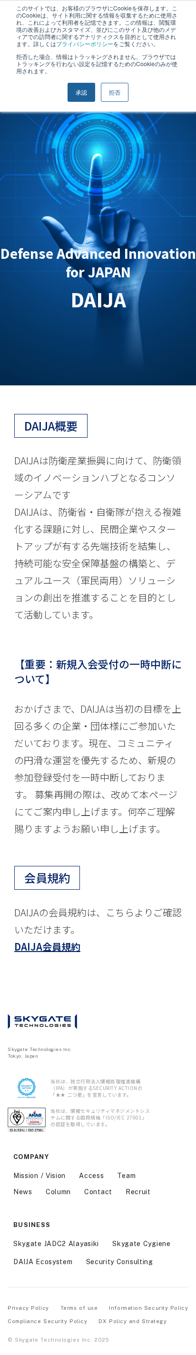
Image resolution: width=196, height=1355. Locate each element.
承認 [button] (81, 92)
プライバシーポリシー (84, 43)
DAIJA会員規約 (47, 946)
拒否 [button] (114, 92)
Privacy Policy (28, 1308)
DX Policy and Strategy (132, 1321)
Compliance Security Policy (47, 1321)
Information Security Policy (148, 1308)
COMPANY (31, 1156)
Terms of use (79, 1308)
